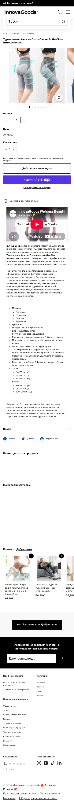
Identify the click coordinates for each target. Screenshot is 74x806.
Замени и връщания (13, 723)
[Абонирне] (61, 658)
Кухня (39, 691)
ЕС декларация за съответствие (38, 798)
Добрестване (28, 33)
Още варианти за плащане (37, 187)
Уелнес (40, 687)
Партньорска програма (14, 728)
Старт (5, 33)
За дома (41, 682)
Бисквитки (9, 798)
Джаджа (41, 695)
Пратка (7, 429)
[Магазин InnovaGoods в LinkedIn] (59, 763)
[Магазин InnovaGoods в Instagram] (39, 763)
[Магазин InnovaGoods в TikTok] (53, 763)
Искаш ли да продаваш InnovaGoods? (14, 683)
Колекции (15, 33)
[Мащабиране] (59, 97)
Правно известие (50, 793)
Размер (7, 113)
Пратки (6, 719)
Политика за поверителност (19, 793)
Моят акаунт (9, 745)
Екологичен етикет (12, 736)
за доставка (31, 158)
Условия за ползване (13, 732)
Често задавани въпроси (15, 714)
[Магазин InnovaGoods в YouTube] (46, 763)
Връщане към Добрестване (39, 624)
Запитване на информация (16, 689)
